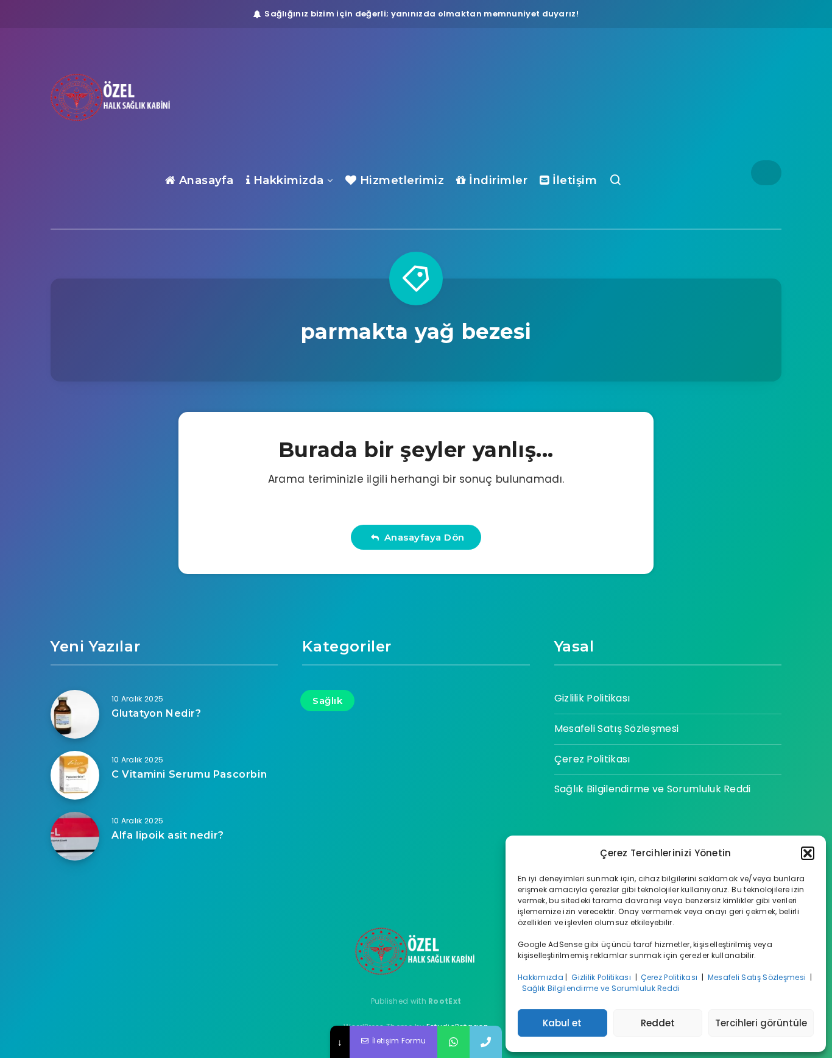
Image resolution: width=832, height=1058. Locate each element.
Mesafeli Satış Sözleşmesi (758, 977)
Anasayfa (204, 180)
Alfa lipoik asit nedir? (167, 835)
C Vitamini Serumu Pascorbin (189, 774)
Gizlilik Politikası (602, 977)
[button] (808, 853)
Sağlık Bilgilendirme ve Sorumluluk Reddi (602, 988)
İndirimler (496, 180)
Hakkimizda (287, 180)
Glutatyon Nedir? (156, 713)
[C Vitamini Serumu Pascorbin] (75, 775)
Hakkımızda (540, 977)
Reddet (658, 1023)
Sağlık (327, 700)
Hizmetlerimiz (400, 180)
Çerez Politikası (670, 977)
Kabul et (562, 1023)
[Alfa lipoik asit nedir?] (75, 836)
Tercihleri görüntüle (761, 1023)
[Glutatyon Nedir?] (75, 714)
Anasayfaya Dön (422, 537)
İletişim (573, 180)
